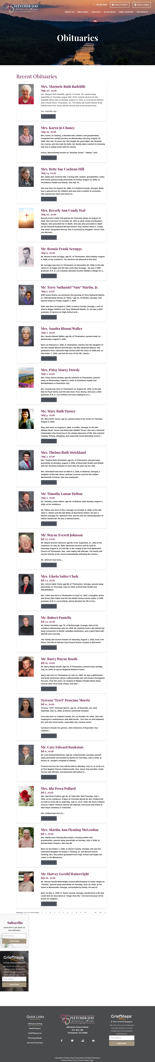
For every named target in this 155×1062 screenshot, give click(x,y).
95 (100, 912)
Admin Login (89, 1060)
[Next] (105, 913)
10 (85, 912)
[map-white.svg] (83, 1041)
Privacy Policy (66, 1060)
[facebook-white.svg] (62, 1041)
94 (95, 912)
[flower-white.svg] (72, 1041)
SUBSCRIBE (14, 941)
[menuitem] (70, 12)
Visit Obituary (48, 116)
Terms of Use (78, 1060)
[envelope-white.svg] (93, 1041)
